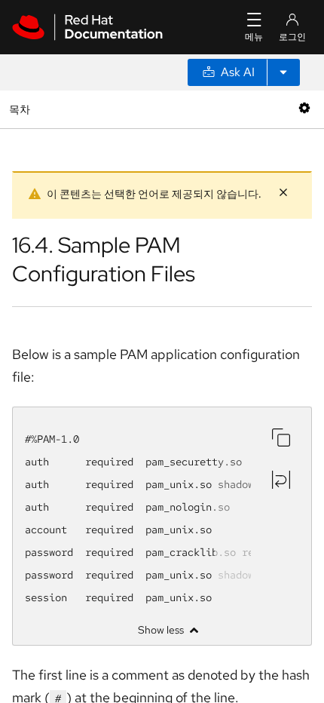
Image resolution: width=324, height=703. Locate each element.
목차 (21, 109)
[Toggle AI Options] (283, 72)
